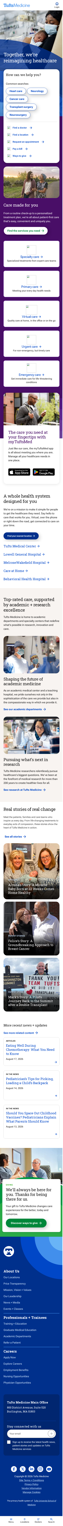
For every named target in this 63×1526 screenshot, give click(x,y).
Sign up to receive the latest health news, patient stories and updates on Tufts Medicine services (34, 1445)
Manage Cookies (31, 1492)
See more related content (19, 1032)
